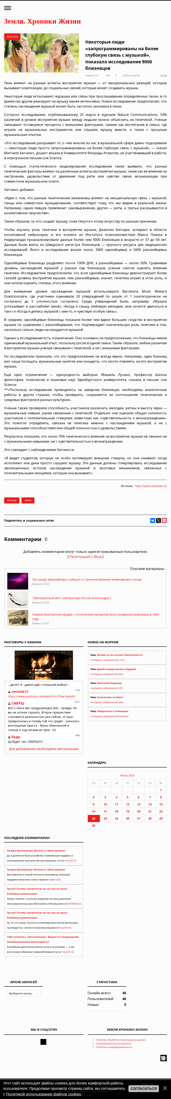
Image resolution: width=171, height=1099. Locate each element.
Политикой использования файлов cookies (43, 1094)
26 (127, 818)
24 (105, 818)
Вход (98, 556)
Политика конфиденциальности (114, 1047)
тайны (27, 500)
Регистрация (79, 556)
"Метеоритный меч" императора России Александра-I (71, 598)
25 (116, 818)
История (11, 500)
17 (105, 811)
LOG (120, 688)
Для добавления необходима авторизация (44, 748)
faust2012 (70, 860)
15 (161, 804)
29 (161, 818)
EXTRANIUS (74, 903)
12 (127, 804)
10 (105, 804)
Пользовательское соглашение (113, 1043)
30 (93, 825)
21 (150, 811)
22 (161, 811)
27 (138, 818)
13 (138, 804)
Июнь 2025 (127, 775)
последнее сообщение (102, 659)
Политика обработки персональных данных (121, 1039)
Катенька (123, 716)
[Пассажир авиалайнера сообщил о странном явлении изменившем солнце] (17, 588)
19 (127, 811)
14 (150, 804)
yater (120, 674)
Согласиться (144, 1088)
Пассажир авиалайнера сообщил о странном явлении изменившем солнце (87, 579)
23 (93, 818)
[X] (158, 520)
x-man (121, 659)
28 (150, 818)
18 (116, 811)
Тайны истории (131, 75)
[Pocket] (164, 520)
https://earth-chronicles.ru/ (151, 486)
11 (116, 804)
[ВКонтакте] (152, 520)
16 (93, 811)
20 (138, 811)
